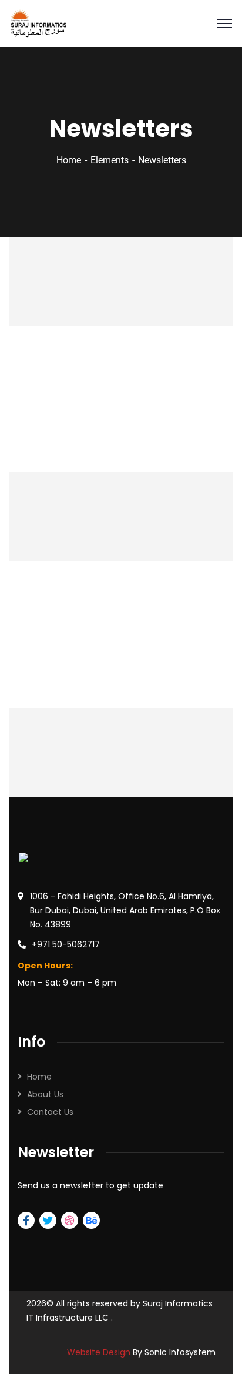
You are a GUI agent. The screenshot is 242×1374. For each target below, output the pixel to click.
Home (68, 160)
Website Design (100, 1352)
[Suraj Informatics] (38, 22)
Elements (109, 160)
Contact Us (50, 1112)
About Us (45, 1094)
